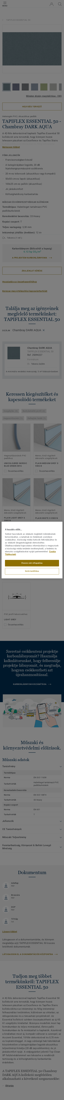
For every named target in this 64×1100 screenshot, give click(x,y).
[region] (32, 550)
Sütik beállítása (32, 571)
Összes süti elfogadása (32, 563)
